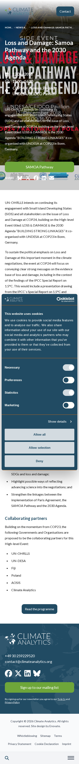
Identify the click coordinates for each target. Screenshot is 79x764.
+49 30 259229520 (20, 656)
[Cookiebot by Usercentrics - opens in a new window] (56, 299)
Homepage (12, 27)
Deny (39, 461)
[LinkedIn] (27, 673)
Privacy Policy (12, 702)
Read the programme (39, 609)
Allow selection (39, 447)
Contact (65, 11)
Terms (58, 735)
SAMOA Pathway (39, 167)
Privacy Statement (19, 744)
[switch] (68, 380)
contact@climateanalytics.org (28, 661)
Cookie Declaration (47, 744)
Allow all (39, 434)
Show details (57, 421)
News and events (27, 27)
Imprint (66, 744)
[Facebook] (8, 673)
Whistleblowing (27, 735)
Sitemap (45, 735)
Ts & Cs (61, 699)
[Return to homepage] (19, 11)
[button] (7, 757)
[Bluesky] (37, 673)
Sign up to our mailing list (39, 687)
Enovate (54, 726)
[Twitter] (18, 673)
